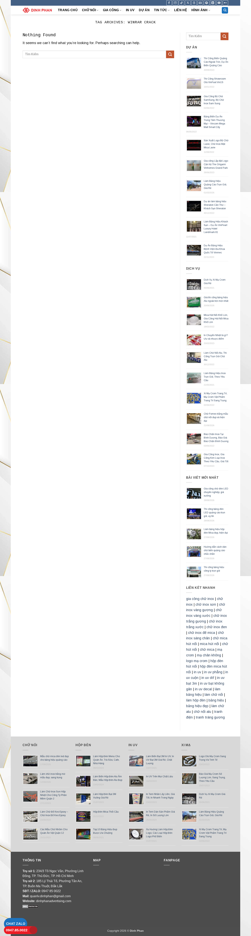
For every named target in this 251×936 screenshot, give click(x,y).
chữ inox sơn (206, 604)
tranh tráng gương (210, 717)
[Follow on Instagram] (175, 3)
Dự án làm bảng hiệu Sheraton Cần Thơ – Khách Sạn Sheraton (215, 205)
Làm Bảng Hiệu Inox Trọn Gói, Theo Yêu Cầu (215, 377)
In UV (130, 10)
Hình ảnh (199, 10)
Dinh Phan (137, 930)
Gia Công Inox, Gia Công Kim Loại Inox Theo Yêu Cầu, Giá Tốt (216, 458)
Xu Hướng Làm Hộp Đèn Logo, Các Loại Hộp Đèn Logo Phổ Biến (159, 833)
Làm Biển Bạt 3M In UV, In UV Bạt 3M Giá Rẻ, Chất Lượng (160, 760)
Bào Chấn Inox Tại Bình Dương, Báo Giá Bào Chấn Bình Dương (216, 438)
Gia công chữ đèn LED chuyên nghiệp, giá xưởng (216, 492)
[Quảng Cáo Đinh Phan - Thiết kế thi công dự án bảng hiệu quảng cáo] (37, 10)
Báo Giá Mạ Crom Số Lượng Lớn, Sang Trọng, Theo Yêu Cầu (212, 777)
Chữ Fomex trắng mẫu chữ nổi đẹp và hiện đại (216, 417)
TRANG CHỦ (68, 10)
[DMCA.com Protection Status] (30, 906)
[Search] (225, 10)
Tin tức (160, 10)
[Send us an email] (200, 3)
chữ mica (207, 649)
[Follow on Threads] (194, 3)
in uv (197, 672)
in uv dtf (207, 678)
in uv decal (203, 689)
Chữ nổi (89, 10)
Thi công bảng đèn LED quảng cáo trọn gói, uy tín (214, 512)
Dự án (144, 10)
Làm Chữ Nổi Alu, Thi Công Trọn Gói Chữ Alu (215, 356)
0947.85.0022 (16, 930)
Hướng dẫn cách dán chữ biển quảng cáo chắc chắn (215, 550)
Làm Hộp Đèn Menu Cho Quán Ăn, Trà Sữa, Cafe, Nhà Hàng (106, 760)
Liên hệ (180, 10)
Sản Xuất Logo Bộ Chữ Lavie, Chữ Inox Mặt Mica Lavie (216, 144)
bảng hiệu (216, 700)
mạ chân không (209, 655)
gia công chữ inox (200, 599)
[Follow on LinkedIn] (213, 3)
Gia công (111, 10)
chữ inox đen (216, 627)
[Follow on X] (188, 3)
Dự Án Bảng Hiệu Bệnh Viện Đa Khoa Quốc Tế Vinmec (214, 249)
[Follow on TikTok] (181, 3)
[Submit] (170, 54)
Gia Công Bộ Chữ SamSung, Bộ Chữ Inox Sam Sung (214, 100)
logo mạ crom (196, 661)
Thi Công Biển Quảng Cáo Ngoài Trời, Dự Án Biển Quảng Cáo (216, 62)
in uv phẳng (213, 672)
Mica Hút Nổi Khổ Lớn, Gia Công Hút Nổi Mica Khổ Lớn (216, 318)
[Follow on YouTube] (219, 3)
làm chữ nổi (214, 695)
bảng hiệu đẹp (197, 706)
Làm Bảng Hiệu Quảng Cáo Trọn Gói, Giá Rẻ (215, 184)
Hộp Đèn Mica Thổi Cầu (106, 811)
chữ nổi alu (202, 712)
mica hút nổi (209, 644)
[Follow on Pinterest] (206, 3)
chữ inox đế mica (201, 633)
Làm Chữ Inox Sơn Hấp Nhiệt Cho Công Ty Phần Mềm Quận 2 (53, 795)
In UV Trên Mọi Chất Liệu (159, 776)
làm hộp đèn (196, 700)
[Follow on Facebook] (169, 3)
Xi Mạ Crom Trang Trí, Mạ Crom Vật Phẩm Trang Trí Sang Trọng (215, 397)
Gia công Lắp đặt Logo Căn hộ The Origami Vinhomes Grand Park (216, 164)
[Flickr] (225, 3)
